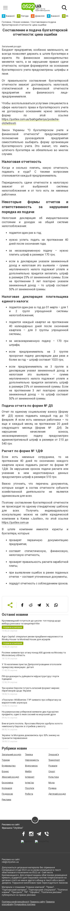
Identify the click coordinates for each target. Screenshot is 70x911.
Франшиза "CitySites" (12, 828)
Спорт (51, 771)
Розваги (52, 765)
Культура (53, 777)
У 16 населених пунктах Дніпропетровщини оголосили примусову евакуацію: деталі (31, 666)
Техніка (29, 754)
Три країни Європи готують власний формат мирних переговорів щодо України (30, 689)
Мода (51, 782)
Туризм (6, 760)
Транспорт (54, 760)
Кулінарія (7, 788)
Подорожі (7, 794)
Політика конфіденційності (15, 901)
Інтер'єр (29, 782)
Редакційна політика (24, 904)
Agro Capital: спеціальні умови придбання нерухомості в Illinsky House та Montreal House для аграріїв (32, 638)
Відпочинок (31, 765)
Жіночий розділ (10, 777)
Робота (29, 794)
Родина (52, 788)
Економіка (7, 782)
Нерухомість (32, 760)
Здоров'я (53, 754)
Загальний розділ (11, 754)
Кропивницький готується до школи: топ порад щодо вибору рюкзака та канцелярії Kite (31, 622)
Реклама (6, 799)
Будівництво (9, 765)
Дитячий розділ (57, 794)
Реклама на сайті (11, 824)
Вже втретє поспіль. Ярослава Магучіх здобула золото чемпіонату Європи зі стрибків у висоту (32, 725)
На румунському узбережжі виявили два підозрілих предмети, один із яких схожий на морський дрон (30, 713)
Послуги (29, 788)
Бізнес (5, 771)
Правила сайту (37, 901)
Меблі (28, 771)
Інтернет (29, 777)
